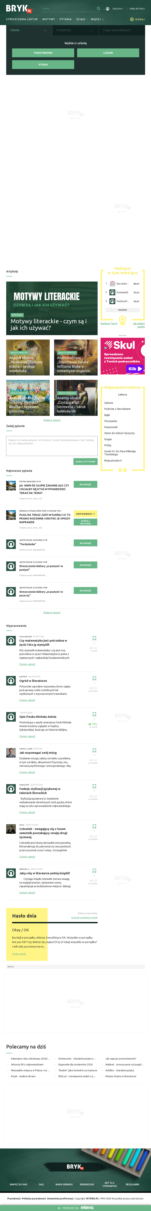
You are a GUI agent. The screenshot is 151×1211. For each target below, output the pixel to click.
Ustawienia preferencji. (60, 1198)
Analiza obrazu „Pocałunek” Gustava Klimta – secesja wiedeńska (26, 364)
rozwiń (122, 310)
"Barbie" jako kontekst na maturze (77, 1070)
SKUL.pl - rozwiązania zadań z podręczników (78, 1076)
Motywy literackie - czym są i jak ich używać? (49, 324)
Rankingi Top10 (109, 323)
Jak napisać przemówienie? (120, 1058)
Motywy (48, 19)
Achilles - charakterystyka (119, 1070)
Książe (108, 439)
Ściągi (80, 19)
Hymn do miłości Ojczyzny (119, 433)
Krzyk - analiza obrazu (23, 1076)
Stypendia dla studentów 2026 (75, 1064)
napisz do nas (18, 1184)
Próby (107, 445)
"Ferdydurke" (27, 544)
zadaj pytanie (85, 461)
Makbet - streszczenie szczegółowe (125, 1064)
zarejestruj (137, 8)
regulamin (132, 1184)
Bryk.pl (11, 967)
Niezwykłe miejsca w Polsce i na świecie (30, 1070)
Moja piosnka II (113, 460)
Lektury (122, 394)
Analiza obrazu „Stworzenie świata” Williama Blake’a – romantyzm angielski (73, 364)
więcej (96, 19)
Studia (43, 64)
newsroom (87, 1184)
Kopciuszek (111, 427)
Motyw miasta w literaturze (120, 1076)
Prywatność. (14, 1198)
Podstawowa (43, 52)
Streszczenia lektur (22, 19)
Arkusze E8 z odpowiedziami (27, 1064)
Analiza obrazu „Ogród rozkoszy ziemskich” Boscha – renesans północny (27, 404)
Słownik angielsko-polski (84, 917)
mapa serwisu (64, 1184)
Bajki (107, 415)
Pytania (66, 19)
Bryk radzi (17, 315)
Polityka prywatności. (34, 1198)
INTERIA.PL (92, 1198)
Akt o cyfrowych (109, 1184)
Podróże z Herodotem (117, 408)
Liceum (108, 52)
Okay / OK (20, 930)
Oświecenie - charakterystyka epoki (78, 1058)
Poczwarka (110, 421)
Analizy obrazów (19, 353)
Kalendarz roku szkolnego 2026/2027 (30, 1058)
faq (41, 1184)
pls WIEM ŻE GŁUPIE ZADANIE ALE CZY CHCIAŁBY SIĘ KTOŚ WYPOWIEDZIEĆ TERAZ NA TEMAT (44, 489)
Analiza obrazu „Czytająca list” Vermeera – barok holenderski (71, 404)
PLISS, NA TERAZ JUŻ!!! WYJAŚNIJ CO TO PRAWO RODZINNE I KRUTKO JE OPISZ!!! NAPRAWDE (44, 518)
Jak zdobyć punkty (139, 325)
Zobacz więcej (51, 420)
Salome (108, 402)
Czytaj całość (19, 954)
